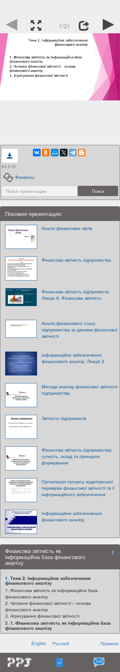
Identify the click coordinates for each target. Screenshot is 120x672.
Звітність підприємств (64, 418)
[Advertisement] (60, 8)
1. (7, 578)
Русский (60, 643)
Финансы (24, 177)
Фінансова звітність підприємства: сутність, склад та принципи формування (77, 456)
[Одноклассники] (46, 152)
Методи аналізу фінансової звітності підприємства (79, 389)
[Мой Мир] (55, 152)
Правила (109, 643)
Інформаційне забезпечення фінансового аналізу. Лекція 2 (73, 358)
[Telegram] (72, 152)
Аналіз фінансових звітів (67, 228)
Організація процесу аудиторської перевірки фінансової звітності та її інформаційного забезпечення (78, 487)
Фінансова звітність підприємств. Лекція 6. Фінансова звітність (76, 294)
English (38, 643)
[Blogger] (81, 152)
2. (7, 623)
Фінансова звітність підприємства (76, 260)
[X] (64, 152)
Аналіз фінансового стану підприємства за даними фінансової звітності (79, 329)
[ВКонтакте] (37, 152)
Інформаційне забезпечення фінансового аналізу (72, 516)
